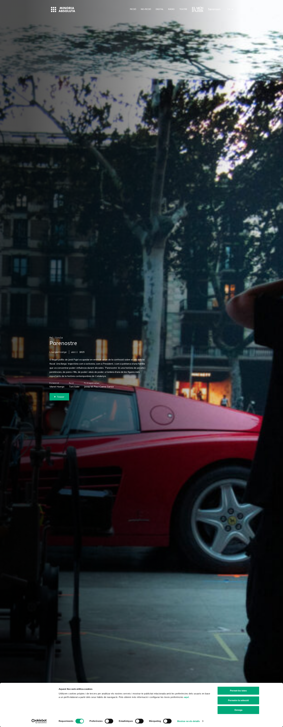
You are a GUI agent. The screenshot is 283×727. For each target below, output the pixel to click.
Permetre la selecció (238, 700)
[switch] (109, 721)
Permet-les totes (238, 690)
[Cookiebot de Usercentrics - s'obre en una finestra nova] (39, 721)
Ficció (133, 9)
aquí (186, 697)
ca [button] (228, 9)
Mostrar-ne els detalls (188, 721)
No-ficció (146, 9)
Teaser (60, 396)
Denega (238, 710)
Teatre (183, 9)
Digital (159, 9)
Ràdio (171, 9)
